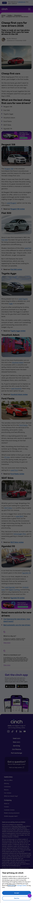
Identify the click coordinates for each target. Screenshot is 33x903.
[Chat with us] (30, 896)
